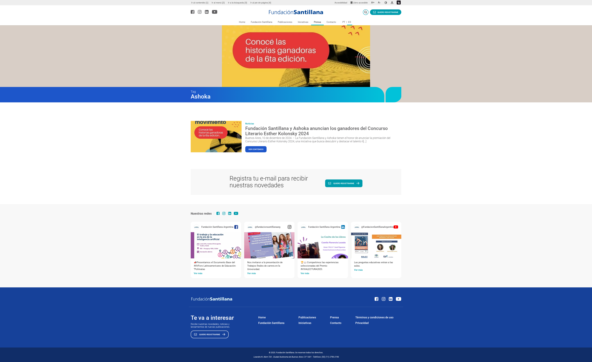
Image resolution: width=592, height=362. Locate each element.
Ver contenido (255, 149)
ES (349, 22)
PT (343, 22)
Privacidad (362, 323)
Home (242, 22)
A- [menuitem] (379, 2)
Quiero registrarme (387, 12)
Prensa (317, 22)
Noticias (249, 123)
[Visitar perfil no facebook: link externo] (192, 12)
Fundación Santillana (261, 22)
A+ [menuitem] (372, 2)
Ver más (198, 273)
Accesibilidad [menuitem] (341, 2)
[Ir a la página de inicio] (296, 12)
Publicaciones (285, 22)
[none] (386, 2)
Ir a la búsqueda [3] (237, 2)
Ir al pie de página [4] (260, 2)
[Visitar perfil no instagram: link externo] (199, 12)
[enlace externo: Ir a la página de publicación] (216, 245)
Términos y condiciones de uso (374, 317)
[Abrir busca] (365, 12)
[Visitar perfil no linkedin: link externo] (207, 12)
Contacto (331, 22)
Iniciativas (303, 22)
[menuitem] (200, 2)
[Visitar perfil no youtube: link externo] (214, 12)
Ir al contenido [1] (199, 2)
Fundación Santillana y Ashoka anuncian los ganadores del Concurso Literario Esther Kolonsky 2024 (316, 131)
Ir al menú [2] (218, 2)
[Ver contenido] (216, 137)
